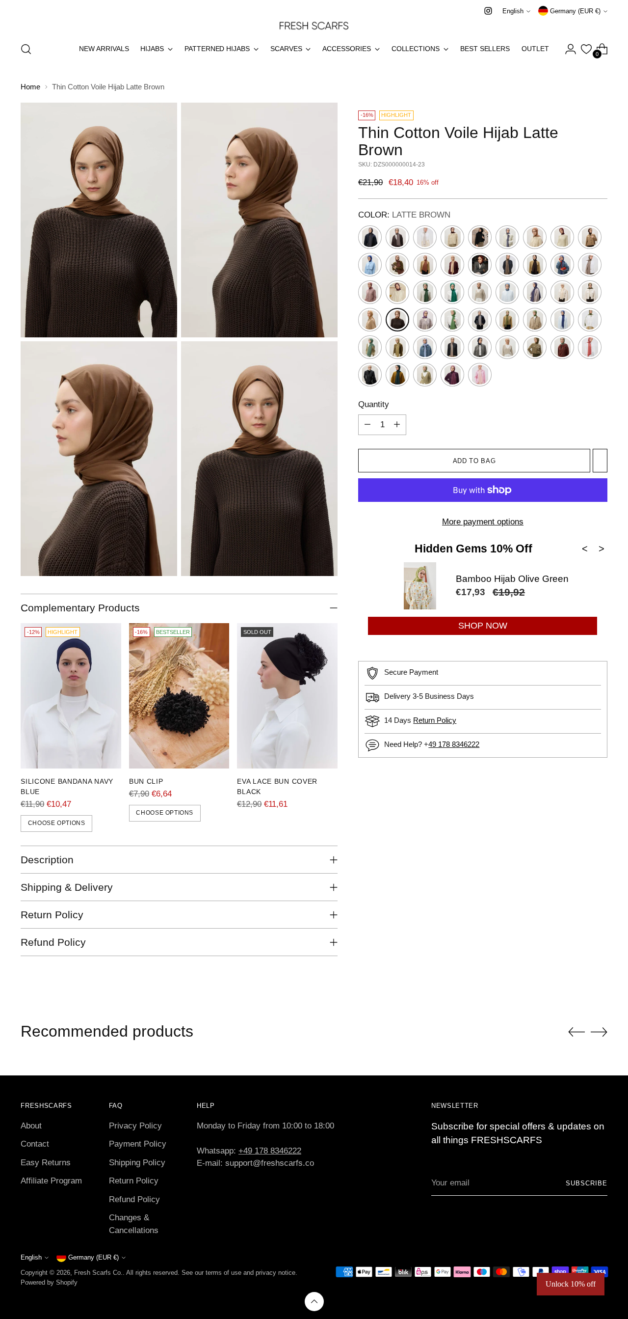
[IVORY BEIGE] (562, 292)
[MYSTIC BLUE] (425, 347)
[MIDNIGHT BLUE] (562, 319)
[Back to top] (314, 1301)
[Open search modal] (26, 49)
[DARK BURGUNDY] (562, 237)
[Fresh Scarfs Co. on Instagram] (488, 10)
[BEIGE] (425, 237)
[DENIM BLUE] (562, 264)
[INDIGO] (507, 292)
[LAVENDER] (425, 319)
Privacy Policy (135, 1125)
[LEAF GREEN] (452, 319)
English (512, 11)
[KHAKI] (590, 292)
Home (30, 86)
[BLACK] (480, 237)
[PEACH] (590, 347)
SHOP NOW (482, 626)
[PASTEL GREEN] (562, 347)
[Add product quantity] (397, 425)
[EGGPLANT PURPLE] (397, 292)
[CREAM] (452, 264)
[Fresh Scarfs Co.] (314, 25)
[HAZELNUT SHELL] (480, 292)
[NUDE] (507, 347)
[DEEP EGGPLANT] (535, 264)
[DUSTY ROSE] (370, 292)
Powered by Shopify (49, 1282)
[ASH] (397, 237)
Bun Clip (146, 781)
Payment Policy (137, 1144)
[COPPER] (425, 264)
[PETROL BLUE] (397, 374)
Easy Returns (46, 1162)
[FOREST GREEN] (452, 292)
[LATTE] (370, 319)
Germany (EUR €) (575, 11)
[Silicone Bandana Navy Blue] (71, 695)
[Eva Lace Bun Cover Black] (287, 695)
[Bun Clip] (179, 695)
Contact (35, 1144)
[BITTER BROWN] (452, 237)
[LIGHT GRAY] (480, 319)
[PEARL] (370, 374)
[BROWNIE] (535, 237)
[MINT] (370, 347)
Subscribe (586, 1183)
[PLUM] (452, 374)
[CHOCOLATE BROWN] (590, 237)
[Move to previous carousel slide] (576, 1032)
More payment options (482, 521)
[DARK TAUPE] (507, 264)
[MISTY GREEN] (397, 347)
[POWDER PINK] (480, 374)
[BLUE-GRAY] (507, 237)
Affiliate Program (51, 1180)
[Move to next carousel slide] (599, 1031)
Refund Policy (134, 1199)
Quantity (373, 404)
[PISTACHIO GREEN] (425, 374)
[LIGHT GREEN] (507, 319)
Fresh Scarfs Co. (98, 1272)
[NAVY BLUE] (480, 347)
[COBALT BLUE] (370, 264)
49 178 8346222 (453, 744)
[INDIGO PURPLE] (535, 292)
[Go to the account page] (570, 49)
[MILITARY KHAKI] (590, 319)
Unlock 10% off (571, 1284)
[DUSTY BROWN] (590, 264)
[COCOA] (397, 264)
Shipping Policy (137, 1162)
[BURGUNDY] (480, 264)
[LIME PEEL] (535, 319)
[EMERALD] (425, 292)
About (31, 1125)
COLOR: (404, 215)
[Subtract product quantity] (367, 425)
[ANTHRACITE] (370, 237)
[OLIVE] (535, 347)
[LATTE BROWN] (397, 319)
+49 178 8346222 (269, 1150)
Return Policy (434, 720)
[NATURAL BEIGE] (452, 347)
